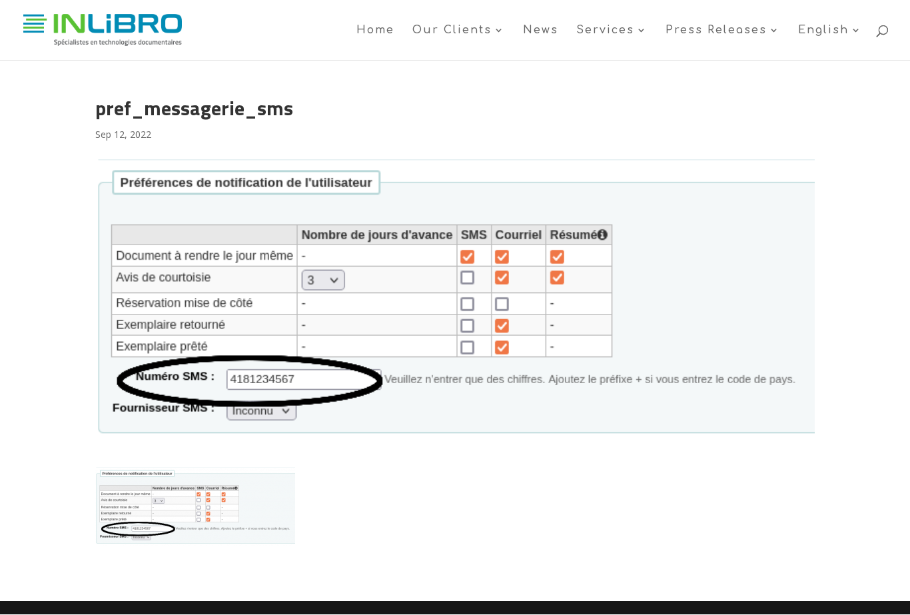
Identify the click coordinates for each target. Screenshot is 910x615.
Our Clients (452, 30)
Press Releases (716, 30)
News (540, 30)
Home (375, 30)
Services (605, 30)
